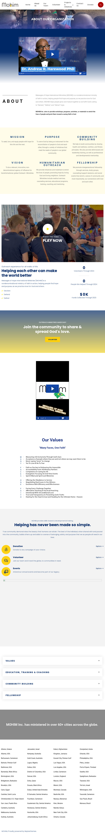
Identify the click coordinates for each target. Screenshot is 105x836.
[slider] (50, 73)
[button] (52, 661)
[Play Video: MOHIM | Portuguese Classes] (52, 389)
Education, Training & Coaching (28, 672)
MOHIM (4, 831)
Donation (18, 546)
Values (10, 661)
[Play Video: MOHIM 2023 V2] (52, 54)
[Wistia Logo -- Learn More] (80, 73)
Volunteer (18, 557)
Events (16, 568)
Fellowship (13, 695)
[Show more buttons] (84, 73)
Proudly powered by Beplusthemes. (22, 831)
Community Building (19, 684)
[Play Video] (38, 418)
